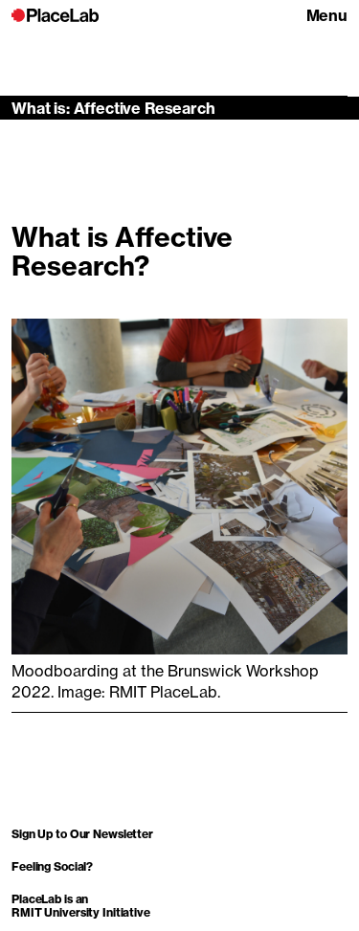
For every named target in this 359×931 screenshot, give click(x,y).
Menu (327, 15)
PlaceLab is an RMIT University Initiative (80, 906)
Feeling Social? (52, 866)
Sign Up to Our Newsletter (82, 834)
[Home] (55, 15)
